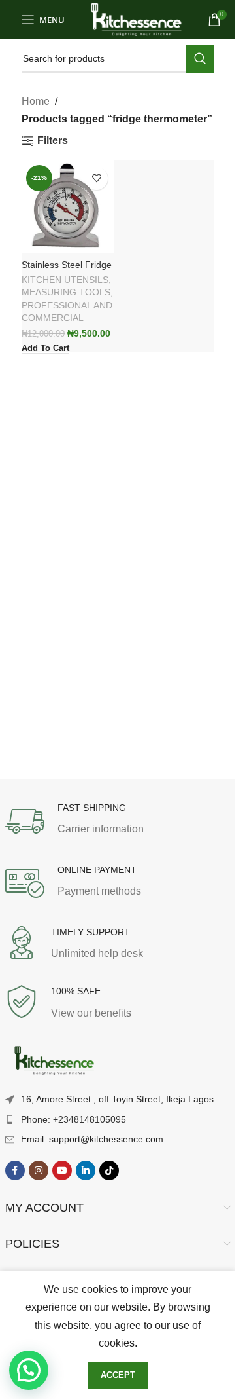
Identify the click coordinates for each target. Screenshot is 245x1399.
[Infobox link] (118, 821)
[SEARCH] (200, 59)
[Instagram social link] (38, 1170)
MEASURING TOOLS (66, 292)
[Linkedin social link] (85, 1170)
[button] (28, 1370)
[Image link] (54, 1060)
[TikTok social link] (109, 1170)
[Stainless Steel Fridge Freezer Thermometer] (68, 206)
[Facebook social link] (15, 1170)
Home (36, 101)
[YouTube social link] (62, 1170)
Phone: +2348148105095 (73, 1119)
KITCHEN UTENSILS (65, 280)
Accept (118, 1375)
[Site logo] (136, 18)
